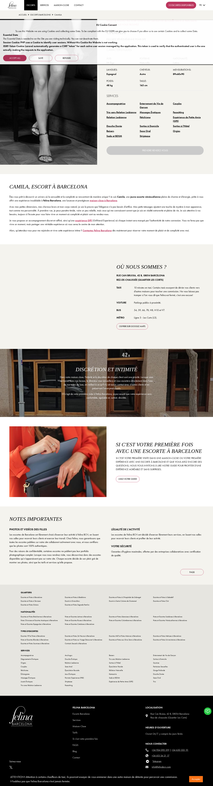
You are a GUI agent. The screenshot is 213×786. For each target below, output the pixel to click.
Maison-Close (61, 5)
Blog (75, 751)
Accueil (23, 14)
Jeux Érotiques (70, 674)
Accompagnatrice (115, 103)
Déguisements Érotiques (29, 659)
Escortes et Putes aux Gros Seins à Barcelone (125, 639)
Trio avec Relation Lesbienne (31, 685)
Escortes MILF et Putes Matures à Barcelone (125, 636)
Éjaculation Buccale (72, 670)
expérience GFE (83, 220)
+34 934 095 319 (160, 750)
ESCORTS (31, 5)
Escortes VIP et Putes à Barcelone (33, 636)
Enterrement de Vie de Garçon (151, 105)
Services (44, 5)
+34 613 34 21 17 (160, 755)
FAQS (192, 572)
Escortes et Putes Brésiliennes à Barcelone (36, 616)
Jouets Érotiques (27, 681)
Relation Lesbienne (116, 117)
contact (78, 5)
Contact (76, 757)
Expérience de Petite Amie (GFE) (187, 119)
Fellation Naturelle (116, 670)
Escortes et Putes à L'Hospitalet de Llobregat (125, 597)
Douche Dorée (114, 126)
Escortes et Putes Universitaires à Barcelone (169, 639)
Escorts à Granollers (72, 601)
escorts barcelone (40, 14)
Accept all (14, 58)
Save (40, 58)
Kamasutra (113, 674)
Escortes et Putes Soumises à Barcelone (35, 643)
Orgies (176, 131)
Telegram (156, 761)
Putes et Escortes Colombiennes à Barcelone (125, 620)
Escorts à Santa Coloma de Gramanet (123, 601)
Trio (154, 681)
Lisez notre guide (128, 479)
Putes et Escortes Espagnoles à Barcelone (36, 624)
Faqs (75, 745)
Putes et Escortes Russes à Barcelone (78, 620)
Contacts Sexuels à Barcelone (76, 643)
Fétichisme (145, 117)
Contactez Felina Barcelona (97, 230)
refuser (66, 58)
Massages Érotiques (150, 112)
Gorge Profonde (159, 670)
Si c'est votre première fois (85, 738)
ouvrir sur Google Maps (132, 326)
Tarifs (75, 732)
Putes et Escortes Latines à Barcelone (78, 616)
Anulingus (68, 655)
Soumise (156, 663)
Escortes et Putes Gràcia (29, 605)
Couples (177, 103)
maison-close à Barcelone (103, 200)
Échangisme (25, 674)
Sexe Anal (68, 666)
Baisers (110, 131)
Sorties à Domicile (149, 126)
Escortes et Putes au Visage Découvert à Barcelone (83, 639)
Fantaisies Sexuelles (160, 666)
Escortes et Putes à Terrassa (31, 601)
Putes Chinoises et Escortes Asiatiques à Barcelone (39, 620)
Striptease (145, 136)
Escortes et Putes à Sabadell (163, 597)
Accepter (196, 779)
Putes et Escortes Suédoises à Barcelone (167, 616)
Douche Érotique (71, 659)
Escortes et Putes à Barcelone (31, 597)
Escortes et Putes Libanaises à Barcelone (123, 616)
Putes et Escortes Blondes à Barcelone (34, 639)
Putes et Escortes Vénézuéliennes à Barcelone (170, 620)
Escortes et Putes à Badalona (75, 597)
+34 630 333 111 (180, 750)
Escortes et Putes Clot (161, 601)
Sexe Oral (145, 131)
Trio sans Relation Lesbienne (121, 112)
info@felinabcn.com (161, 767)
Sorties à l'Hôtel (181, 126)
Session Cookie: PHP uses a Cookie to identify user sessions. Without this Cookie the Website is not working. (60, 42)
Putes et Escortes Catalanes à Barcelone (79, 624)
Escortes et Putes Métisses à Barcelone (167, 636)
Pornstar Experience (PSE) (74, 678)
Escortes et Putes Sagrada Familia (77, 605)
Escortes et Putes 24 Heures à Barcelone (79, 636)
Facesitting (178, 112)
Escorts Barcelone (81, 713)
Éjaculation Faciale (116, 666)
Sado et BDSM (114, 136)
